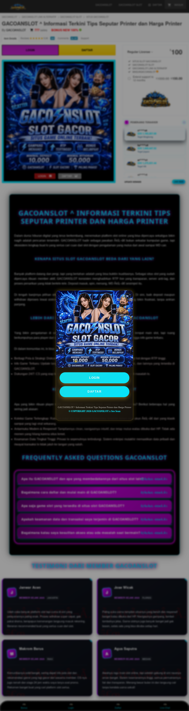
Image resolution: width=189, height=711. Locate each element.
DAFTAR (94, 391)
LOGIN (94, 377)
